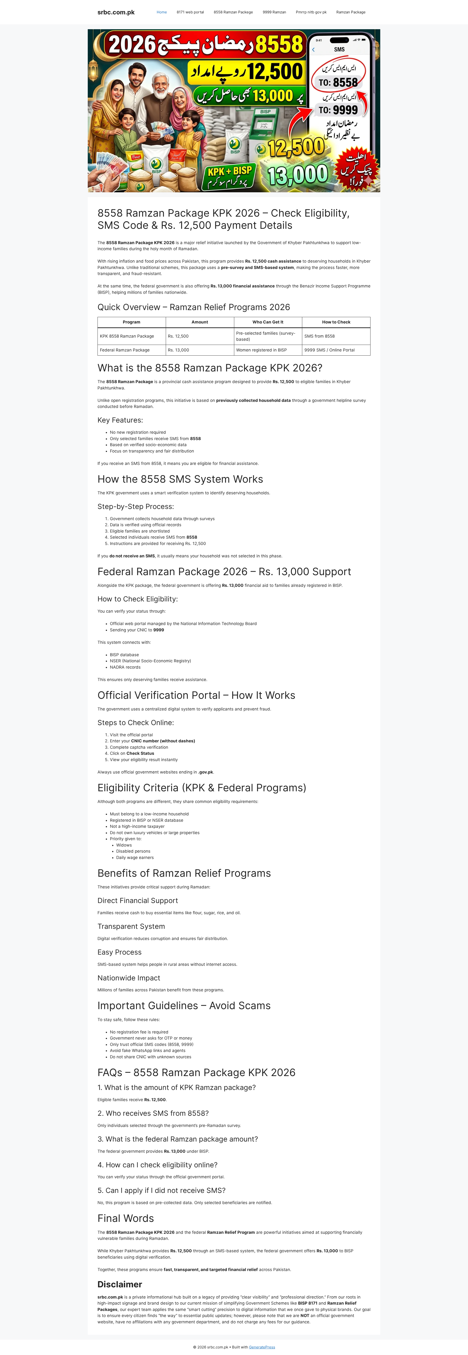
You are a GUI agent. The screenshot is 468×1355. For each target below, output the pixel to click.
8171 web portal (190, 12)
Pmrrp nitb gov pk (311, 12)
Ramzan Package (351, 12)
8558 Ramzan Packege (233, 12)
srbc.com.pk (116, 12)
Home (162, 12)
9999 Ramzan (274, 12)
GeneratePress (262, 1347)
